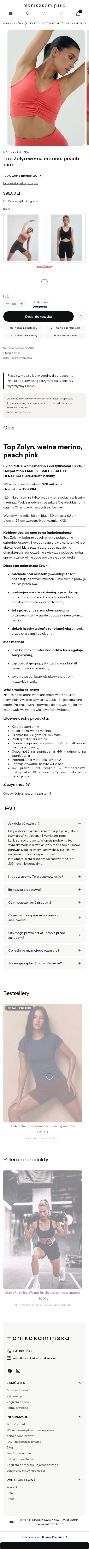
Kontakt (12, 1487)
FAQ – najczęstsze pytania (24, 1441)
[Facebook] (10, 1371)
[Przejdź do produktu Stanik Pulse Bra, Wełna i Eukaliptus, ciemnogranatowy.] (42, 1229)
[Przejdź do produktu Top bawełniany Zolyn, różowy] (22, 238)
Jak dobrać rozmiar (19, 1453)
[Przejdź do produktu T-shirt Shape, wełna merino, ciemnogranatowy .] (42, 1063)
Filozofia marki (16, 1424)
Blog (10, 1447)
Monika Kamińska (13, 23)
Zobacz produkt (43, 1117)
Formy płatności (18, 1408)
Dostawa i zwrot (17, 1390)
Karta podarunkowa (20, 1436)
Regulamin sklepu (18, 1402)
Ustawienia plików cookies (24, 1470)
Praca (10, 1499)
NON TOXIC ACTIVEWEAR (44, 23)
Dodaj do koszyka (38, 316)
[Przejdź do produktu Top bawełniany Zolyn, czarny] (66, 238)
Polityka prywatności (20, 1459)
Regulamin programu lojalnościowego (32, 1465)
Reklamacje (15, 1396)
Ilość (6, 296)
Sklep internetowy (43, 1536)
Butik (10, 1493)
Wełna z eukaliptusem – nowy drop (30, 1430)
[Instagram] (18, 1371)
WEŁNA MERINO (76, 23)
